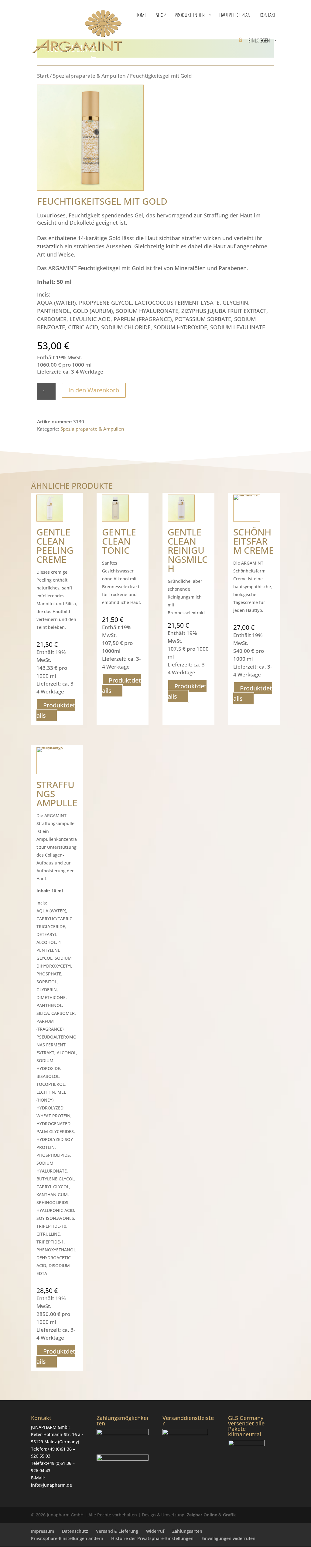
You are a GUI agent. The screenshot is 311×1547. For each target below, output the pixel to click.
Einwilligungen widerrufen (228, 1538)
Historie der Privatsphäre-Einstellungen (152, 1538)
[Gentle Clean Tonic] (115, 508)
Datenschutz (75, 1531)
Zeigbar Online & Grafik (211, 1515)
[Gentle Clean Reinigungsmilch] (181, 508)
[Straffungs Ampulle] (50, 760)
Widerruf (155, 1531)
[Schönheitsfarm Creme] (247, 508)
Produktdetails (55, 710)
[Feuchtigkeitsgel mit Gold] (90, 189)
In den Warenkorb (93, 390)
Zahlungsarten (187, 1531)
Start (43, 75)
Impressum (42, 1531)
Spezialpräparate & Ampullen (89, 75)
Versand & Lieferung (117, 1531)
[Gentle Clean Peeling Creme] (50, 508)
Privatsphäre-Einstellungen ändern (67, 1538)
